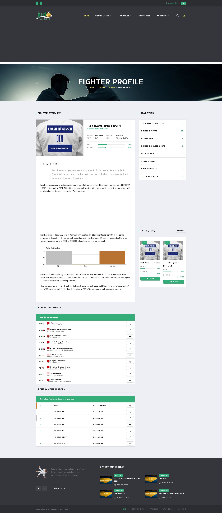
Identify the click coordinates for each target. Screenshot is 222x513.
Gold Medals (147, 153)
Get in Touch (59, 488)
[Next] (41, 3)
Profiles (124, 16)
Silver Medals (148, 161)
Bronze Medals (149, 168)
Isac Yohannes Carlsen (59, 335)
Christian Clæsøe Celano (60, 367)
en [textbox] (183, 3)
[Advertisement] (111, 44)
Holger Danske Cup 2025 (171, 493)
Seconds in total (150, 176)
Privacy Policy (63, 509)
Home (86, 16)
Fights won (147, 138)
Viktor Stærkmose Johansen (61, 348)
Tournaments (103, 16)
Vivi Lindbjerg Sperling (59, 342)
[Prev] (37, 3)
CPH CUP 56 (119, 493)
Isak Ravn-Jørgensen (150, 263)
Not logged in (172, 3)
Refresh (180, 231)
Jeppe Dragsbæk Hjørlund (60, 329)
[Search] (177, 15)
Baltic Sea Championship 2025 (127, 479)
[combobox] (183, 3)
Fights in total (149, 131)
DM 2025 (163, 478)
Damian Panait (56, 373)
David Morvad (55, 379)
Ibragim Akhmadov (57, 361)
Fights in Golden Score (153, 146)
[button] (130, 324)
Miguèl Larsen (55, 323)
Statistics (144, 16)
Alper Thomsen (56, 354)
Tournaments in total (153, 123)
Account (161, 16)
